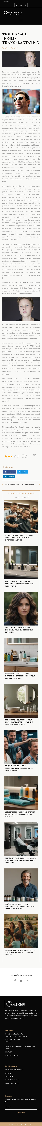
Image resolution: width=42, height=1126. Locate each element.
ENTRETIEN (9, 1076)
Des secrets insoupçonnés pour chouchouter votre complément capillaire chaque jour (19, 722)
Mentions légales (12, 1055)
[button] (21, 20)
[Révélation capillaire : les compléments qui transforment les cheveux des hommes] (21, 885)
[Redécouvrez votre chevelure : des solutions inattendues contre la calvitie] (21, 931)
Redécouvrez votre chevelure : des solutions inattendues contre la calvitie (20, 952)
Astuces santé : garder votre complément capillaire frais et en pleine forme (19, 584)
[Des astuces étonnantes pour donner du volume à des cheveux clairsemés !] (21, 609)
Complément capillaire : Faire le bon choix (20, 1047)
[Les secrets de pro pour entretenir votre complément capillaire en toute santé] (21, 793)
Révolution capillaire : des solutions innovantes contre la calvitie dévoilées (18, 768)
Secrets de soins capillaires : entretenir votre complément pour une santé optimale (20, 676)
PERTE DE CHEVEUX (12, 1080)
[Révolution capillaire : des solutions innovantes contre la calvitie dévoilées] (21, 747)
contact (8, 1052)
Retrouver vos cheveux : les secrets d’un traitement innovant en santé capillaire (20, 860)
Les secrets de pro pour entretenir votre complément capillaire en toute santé (20, 814)
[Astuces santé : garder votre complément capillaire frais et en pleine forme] (21, 562)
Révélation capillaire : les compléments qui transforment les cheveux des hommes (20, 906)
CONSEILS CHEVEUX (12, 1083)
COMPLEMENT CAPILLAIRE (14, 1070)
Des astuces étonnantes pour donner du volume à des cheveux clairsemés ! (19, 630)
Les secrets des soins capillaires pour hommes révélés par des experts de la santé (19, 538)
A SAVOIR (8, 1073)
